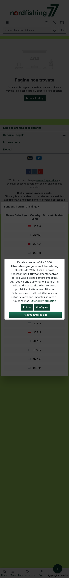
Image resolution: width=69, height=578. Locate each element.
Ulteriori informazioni (43, 301)
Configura (42, 307)
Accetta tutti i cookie (35, 314)
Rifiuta (27, 307)
